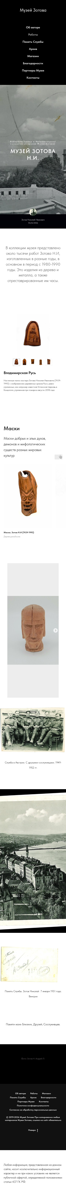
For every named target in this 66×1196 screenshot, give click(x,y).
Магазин (33, 56)
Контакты (33, 77)
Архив (33, 49)
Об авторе (33, 27)
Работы (33, 34)
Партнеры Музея (33, 70)
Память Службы (33, 41)
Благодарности (33, 63)
